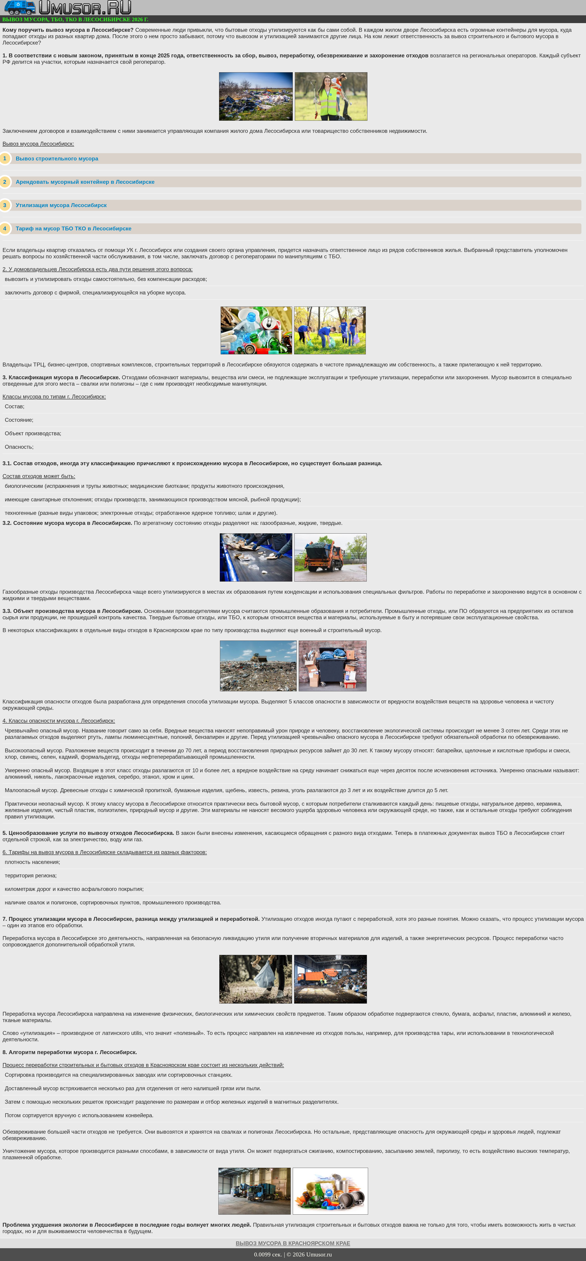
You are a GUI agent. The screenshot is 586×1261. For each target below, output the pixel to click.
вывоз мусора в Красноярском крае (293, 1243)
